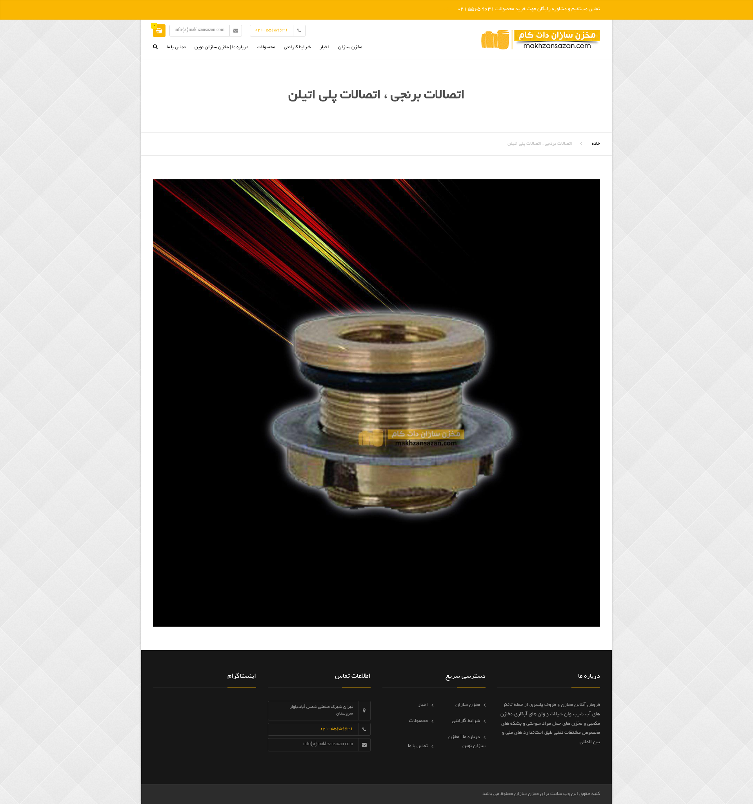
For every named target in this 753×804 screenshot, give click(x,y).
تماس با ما (176, 47)
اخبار (324, 47)
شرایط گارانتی (297, 47)
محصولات (266, 47)
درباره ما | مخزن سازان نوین (221, 47)
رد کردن (447, 9)
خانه (596, 143)
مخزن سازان (350, 47)
